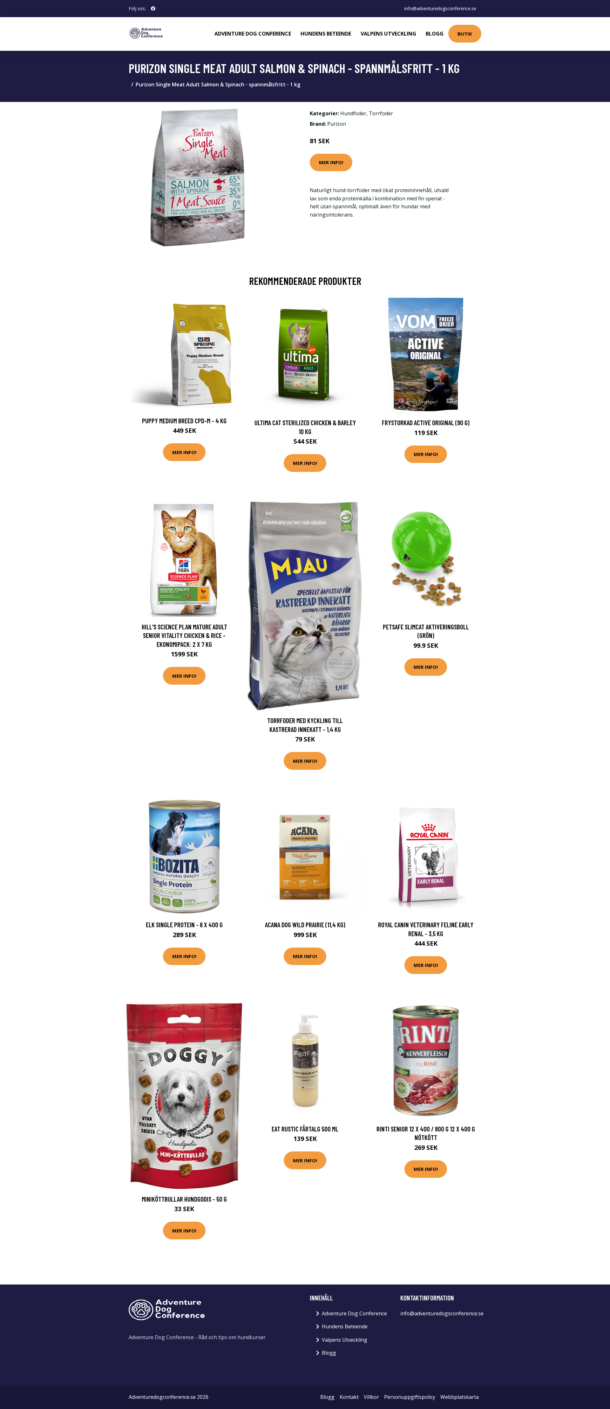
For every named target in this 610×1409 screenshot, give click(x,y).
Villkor (371, 1396)
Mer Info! (331, 162)
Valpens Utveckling (388, 33)
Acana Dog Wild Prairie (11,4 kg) (305, 925)
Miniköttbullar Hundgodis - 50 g (184, 1199)
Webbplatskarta (459, 1396)
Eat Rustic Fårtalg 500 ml (305, 1129)
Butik (465, 33)
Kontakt (349, 1396)
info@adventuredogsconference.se (440, 8)
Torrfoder (381, 113)
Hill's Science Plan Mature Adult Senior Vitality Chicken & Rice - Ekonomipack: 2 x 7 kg (184, 635)
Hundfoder (353, 113)
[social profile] (153, 9)
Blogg (435, 33)
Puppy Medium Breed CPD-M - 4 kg (184, 421)
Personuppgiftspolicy (409, 1396)
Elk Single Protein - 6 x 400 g (184, 925)
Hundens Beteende (326, 33)
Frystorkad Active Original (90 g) (426, 422)
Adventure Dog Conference (252, 33)
